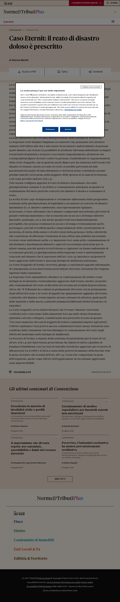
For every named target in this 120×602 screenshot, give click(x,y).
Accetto (68, 129)
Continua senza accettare (91, 87)
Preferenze (50, 129)
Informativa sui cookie (73, 110)
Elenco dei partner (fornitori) (31, 121)
